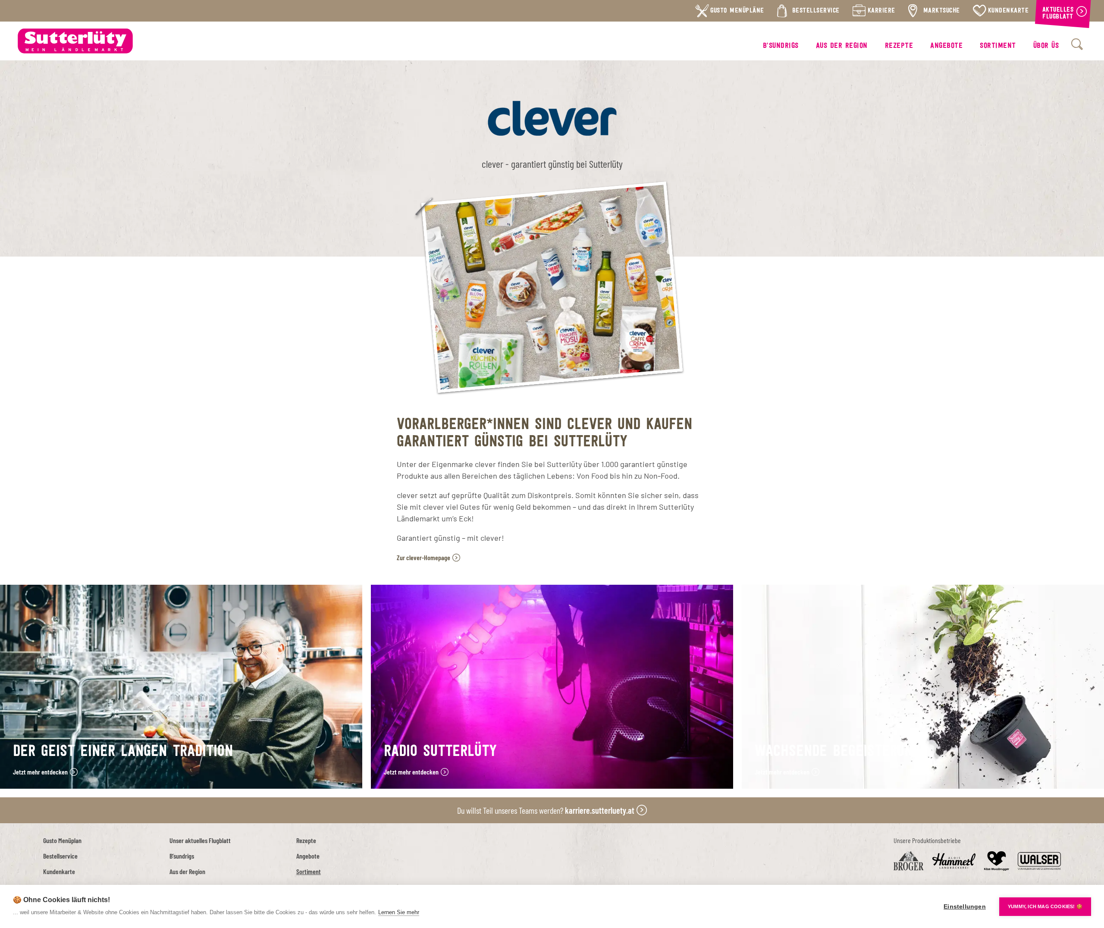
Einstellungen (965, 906)
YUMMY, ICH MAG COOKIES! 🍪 (1045, 906)
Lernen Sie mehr (398, 912)
